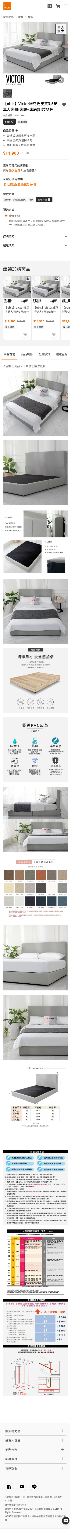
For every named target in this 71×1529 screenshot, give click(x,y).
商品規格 (27, 354)
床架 (20, 17)
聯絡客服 (38, 1516)
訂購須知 (44, 354)
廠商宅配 (14, 216)
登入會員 (14, 170)
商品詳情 (9, 354)
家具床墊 (8, 17)
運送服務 (61, 354)
